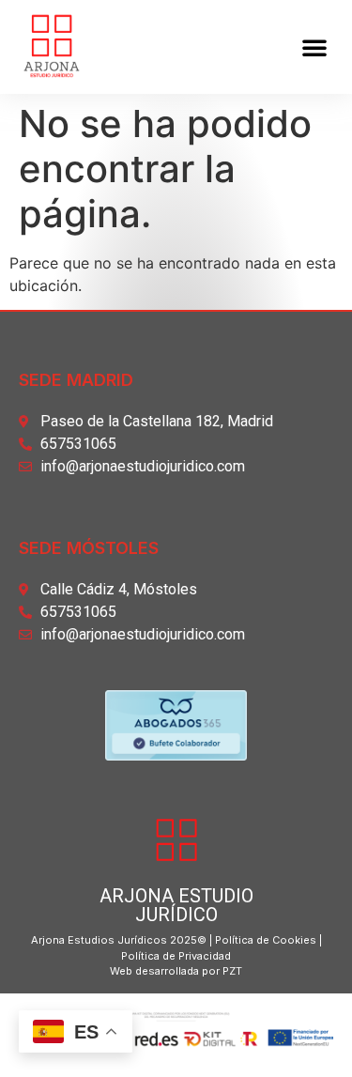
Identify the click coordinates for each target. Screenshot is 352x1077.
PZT (231, 970)
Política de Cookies (265, 939)
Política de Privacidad (176, 955)
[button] (314, 47)
